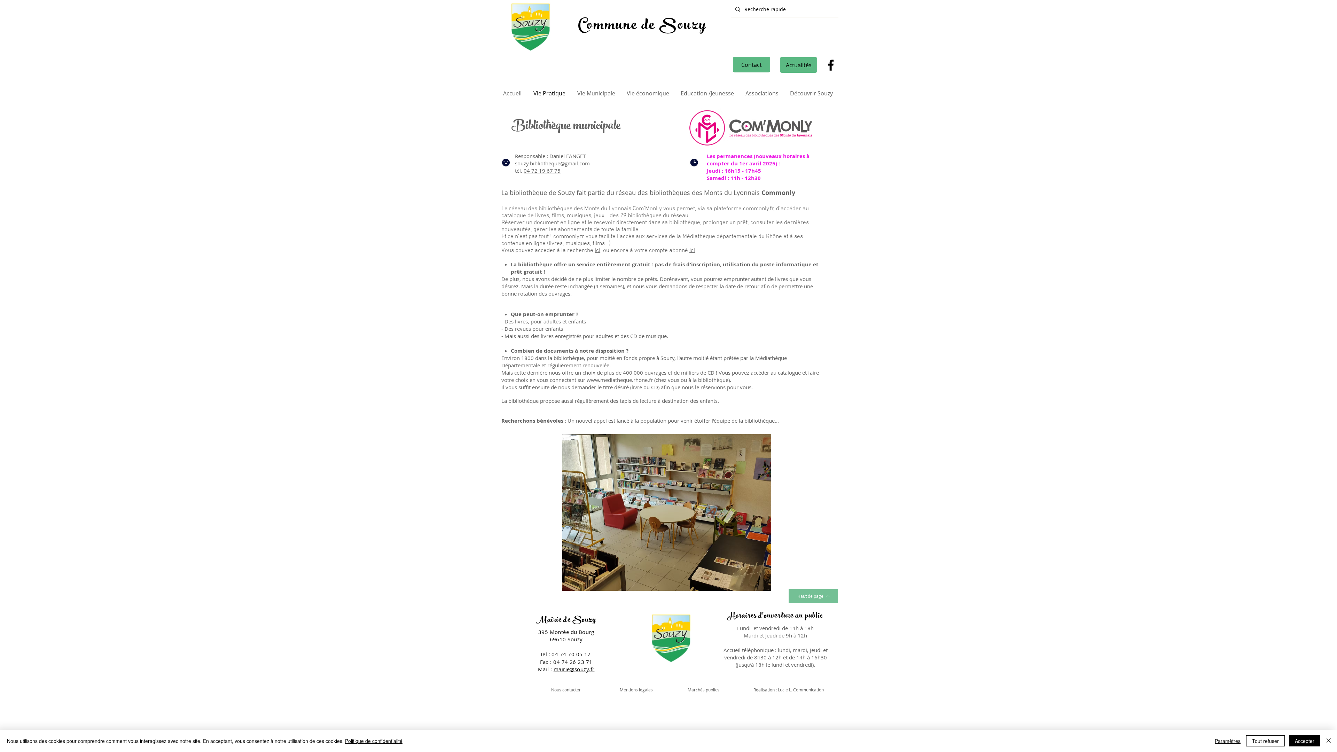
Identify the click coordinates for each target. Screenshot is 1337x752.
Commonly (779, 192)
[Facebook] (830, 65)
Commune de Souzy (642, 26)
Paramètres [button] (1228, 740)
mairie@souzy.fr (574, 669)
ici (597, 250)
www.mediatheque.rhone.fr (620, 379)
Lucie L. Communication (801, 689)
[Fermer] (1328, 740)
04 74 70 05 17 (572, 654)
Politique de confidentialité (373, 740)
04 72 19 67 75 (542, 170)
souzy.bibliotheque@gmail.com (552, 163)
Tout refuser (1265, 740)
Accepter (1304, 740)
